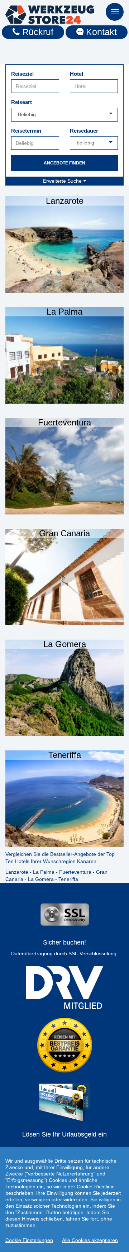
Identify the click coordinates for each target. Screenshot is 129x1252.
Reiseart (21, 102)
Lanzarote (16, 872)
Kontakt (100, 32)
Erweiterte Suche (63, 181)
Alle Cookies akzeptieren (90, 1240)
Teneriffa (68, 879)
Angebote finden (64, 163)
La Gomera (41, 879)
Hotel (76, 74)
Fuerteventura (75, 872)
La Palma (43, 872)
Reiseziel (22, 74)
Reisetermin (26, 131)
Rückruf (36, 32)
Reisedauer (84, 131)
